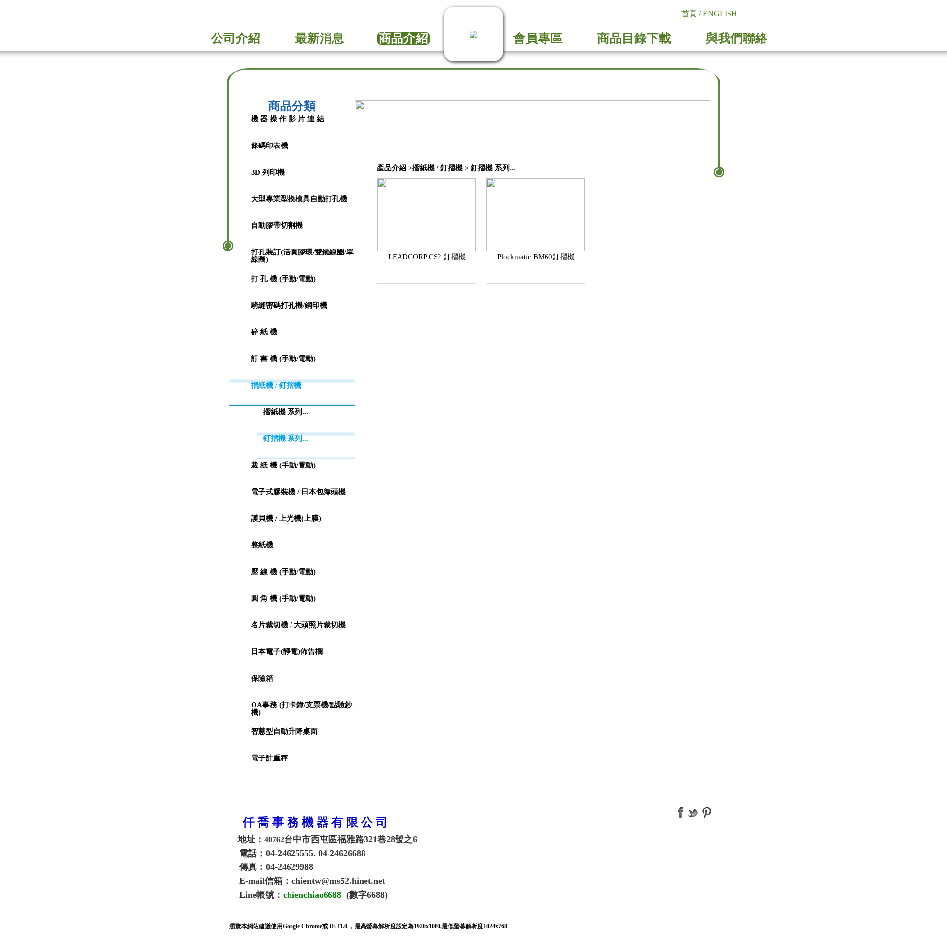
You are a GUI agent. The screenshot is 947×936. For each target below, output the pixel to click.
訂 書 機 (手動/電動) (283, 358)
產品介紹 (391, 168)
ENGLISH (720, 13)
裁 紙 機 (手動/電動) (283, 465)
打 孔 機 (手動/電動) (283, 279)
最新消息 (319, 38)
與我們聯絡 (736, 38)
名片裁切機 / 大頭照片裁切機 (298, 625)
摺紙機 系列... (285, 412)
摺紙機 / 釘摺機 (276, 385)
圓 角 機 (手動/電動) (283, 598)
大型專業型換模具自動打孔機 (299, 199)
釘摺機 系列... (285, 438)
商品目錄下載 (634, 38)
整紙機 (262, 545)
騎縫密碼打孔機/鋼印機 (289, 305)
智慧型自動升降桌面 (284, 731)
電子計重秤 (269, 758)
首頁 (689, 13)
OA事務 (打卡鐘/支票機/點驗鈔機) (301, 708)
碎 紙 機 (264, 332)
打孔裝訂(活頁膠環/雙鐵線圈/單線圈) (302, 255)
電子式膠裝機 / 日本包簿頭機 (298, 492)
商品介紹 (403, 38)
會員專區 (538, 38)
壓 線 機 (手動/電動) (283, 572)
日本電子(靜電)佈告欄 (287, 651)
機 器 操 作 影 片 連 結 (287, 119)
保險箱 (262, 678)
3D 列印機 (268, 172)
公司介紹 (235, 38)
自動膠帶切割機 (277, 225)
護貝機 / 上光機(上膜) (286, 518)
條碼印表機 (269, 145)
